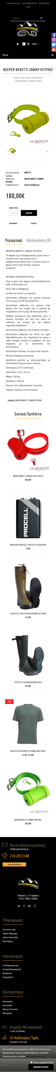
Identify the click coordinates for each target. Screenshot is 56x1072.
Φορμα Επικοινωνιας (14, 864)
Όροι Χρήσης (8, 941)
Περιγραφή (13, 240)
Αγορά (28, 7)
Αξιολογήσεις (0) (38, 240)
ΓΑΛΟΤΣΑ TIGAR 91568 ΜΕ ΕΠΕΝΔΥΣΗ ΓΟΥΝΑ (28, 613)
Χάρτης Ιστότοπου (10, 1009)
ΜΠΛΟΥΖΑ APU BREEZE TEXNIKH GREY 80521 (28, 751)
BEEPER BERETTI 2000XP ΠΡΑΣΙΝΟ (28, 820)
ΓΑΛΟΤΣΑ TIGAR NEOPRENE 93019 (28, 682)
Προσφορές (7, 1013)
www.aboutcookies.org (35, 1056)
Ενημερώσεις (8, 977)
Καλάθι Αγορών (44, 3)
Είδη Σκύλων (26, 77)
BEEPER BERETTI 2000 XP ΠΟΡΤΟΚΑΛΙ (28, 476)
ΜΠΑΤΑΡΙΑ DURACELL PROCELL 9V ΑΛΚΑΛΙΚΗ (28, 545)
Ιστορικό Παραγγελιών (12, 969)
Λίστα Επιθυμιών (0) (29, 3)
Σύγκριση (34, 223)
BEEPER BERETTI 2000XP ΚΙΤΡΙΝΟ (28, 81)
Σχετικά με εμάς (9, 929)
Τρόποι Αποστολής (10, 937)
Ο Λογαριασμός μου (13, 3)
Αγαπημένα (13, 223)
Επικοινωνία (7, 1001)
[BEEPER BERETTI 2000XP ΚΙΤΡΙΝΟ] (28, 123)
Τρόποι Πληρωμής (10, 933)
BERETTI (27, 172)
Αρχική (16, 77)
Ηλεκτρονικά (37, 77)
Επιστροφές (7, 1005)
